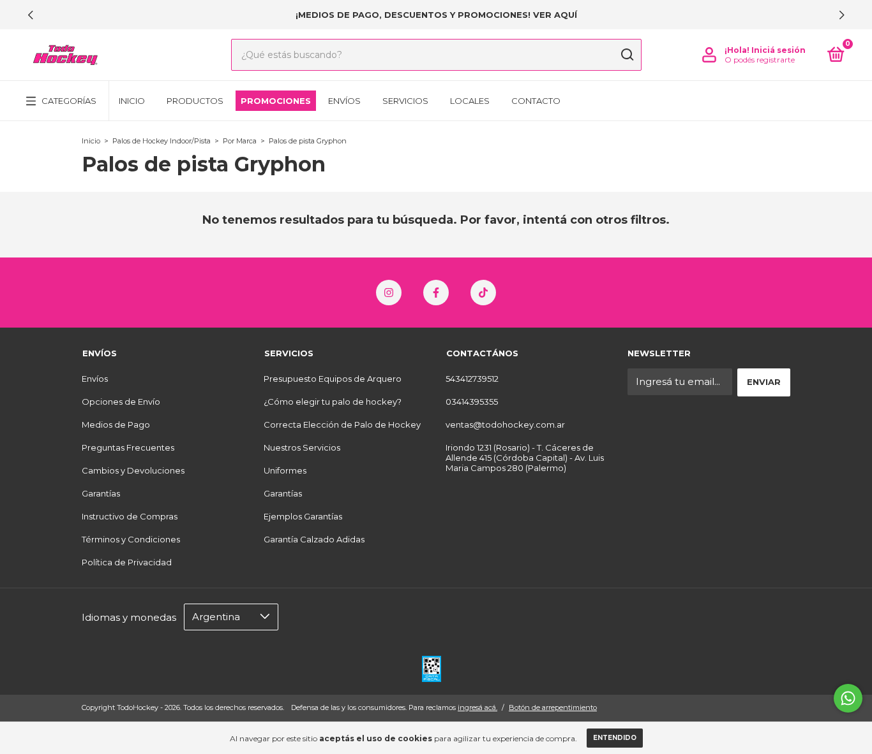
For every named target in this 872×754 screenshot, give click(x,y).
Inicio (132, 101)
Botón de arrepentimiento (553, 707)
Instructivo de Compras (129, 516)
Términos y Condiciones (131, 539)
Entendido (614, 738)
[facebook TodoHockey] (436, 292)
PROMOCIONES (276, 101)
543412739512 (472, 378)
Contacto (535, 101)
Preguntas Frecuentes (128, 447)
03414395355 (472, 401)
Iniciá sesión (778, 50)
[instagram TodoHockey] (389, 292)
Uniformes (285, 470)
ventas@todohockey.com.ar (505, 424)
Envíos (344, 101)
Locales (470, 101)
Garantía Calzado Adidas (314, 539)
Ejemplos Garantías (303, 516)
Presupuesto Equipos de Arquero (333, 378)
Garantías (101, 493)
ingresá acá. (477, 707)
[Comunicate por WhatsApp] (848, 698)
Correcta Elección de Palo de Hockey (342, 424)
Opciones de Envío (121, 401)
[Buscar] (626, 54)
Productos (195, 101)
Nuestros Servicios (302, 447)
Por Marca (240, 140)
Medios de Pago (116, 424)
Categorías (68, 101)
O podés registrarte (760, 59)
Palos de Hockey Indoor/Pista (161, 140)
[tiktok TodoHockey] (483, 292)
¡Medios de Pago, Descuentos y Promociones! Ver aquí (436, 15)
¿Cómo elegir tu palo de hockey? (333, 401)
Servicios (405, 101)
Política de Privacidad (127, 562)
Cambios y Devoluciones (133, 470)
